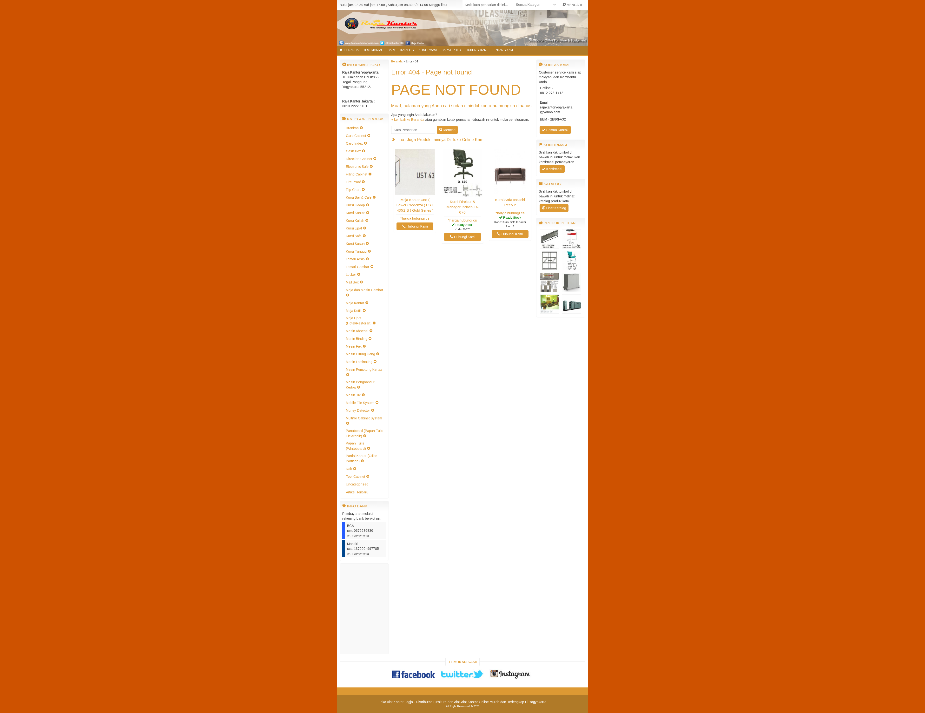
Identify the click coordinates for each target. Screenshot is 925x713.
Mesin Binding (356, 339)
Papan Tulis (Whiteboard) (356, 446)
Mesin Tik (353, 395)
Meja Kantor (355, 303)
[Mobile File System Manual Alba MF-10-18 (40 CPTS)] (571, 311)
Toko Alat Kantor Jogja (396, 702)
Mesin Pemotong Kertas (364, 369)
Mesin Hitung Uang (360, 354)
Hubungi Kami (476, 50)
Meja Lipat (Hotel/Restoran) (358, 320)
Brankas (352, 128)
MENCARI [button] (574, 5)
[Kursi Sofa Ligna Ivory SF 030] (549, 311)
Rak (349, 469)
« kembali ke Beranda (407, 119)
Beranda (351, 50)
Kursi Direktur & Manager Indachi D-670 (462, 207)
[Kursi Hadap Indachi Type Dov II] (571, 246)
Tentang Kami (503, 50)
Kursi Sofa (354, 236)
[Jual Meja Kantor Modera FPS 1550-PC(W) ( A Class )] (549, 246)
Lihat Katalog (555, 208)
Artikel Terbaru (357, 492)
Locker (351, 274)
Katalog (407, 50)
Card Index (354, 143)
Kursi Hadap (355, 205)
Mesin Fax (354, 346)
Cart (392, 50)
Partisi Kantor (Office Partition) (361, 458)
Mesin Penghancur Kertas (360, 384)
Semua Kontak (556, 130)
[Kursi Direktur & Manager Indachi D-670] (462, 194)
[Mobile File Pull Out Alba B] (549, 289)
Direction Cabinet (359, 159)
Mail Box (352, 282)
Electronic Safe (357, 166)
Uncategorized (357, 484)
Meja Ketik (354, 311)
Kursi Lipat (354, 228)
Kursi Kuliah (355, 220)
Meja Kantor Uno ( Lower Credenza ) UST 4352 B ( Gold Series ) (415, 205)
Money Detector (358, 410)
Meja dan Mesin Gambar (364, 290)
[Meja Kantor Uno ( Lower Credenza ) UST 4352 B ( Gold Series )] (415, 192)
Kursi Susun (355, 244)
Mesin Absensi (357, 331)
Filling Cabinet (356, 174)
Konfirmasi (428, 50)
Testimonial (373, 50)
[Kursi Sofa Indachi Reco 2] (510, 192)
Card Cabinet (356, 136)
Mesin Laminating (359, 362)
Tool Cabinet (355, 476)
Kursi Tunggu (356, 251)
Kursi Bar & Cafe (358, 197)
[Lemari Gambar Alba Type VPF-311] (571, 289)
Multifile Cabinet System (364, 418)
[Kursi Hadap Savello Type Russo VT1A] (571, 268)
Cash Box (353, 151)
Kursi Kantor (355, 213)
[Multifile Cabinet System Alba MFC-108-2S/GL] (549, 268)
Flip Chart (353, 190)
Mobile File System (360, 403)
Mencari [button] (449, 130)
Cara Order (451, 50)
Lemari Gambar (357, 267)
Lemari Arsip (355, 259)
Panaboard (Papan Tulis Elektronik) (364, 433)
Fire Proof (353, 182)
